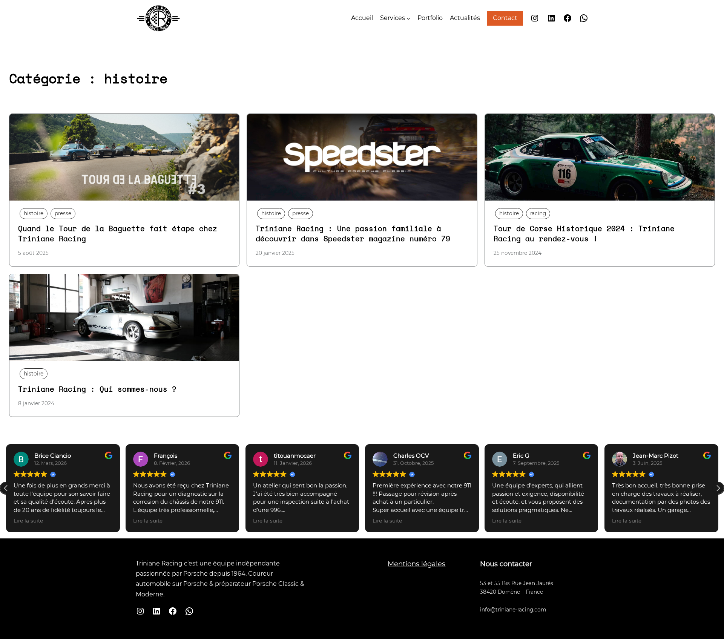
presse (63, 213)
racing (538, 213)
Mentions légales (416, 564)
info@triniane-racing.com (513, 610)
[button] (718, 488)
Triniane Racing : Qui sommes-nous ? (97, 389)
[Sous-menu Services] (408, 18)
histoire (33, 213)
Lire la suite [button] (28, 521)
